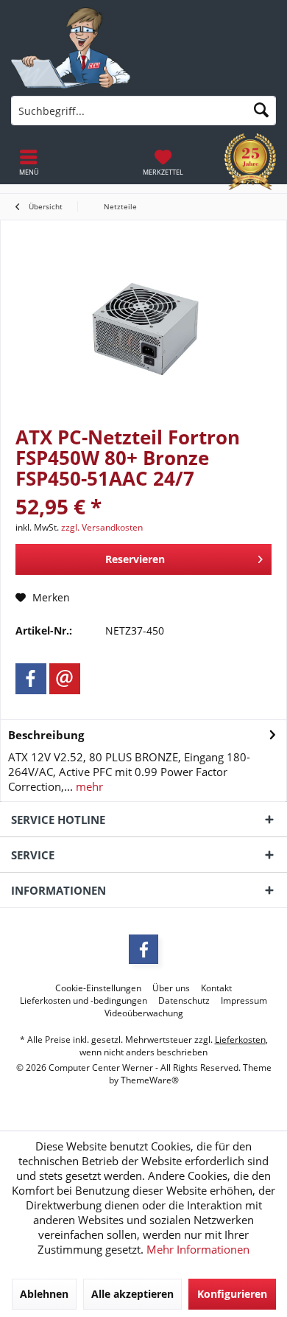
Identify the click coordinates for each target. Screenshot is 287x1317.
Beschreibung (46, 734)
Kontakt (216, 988)
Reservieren (135, 559)
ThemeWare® (150, 1080)
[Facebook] (30, 678)
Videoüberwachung (143, 1013)
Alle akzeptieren (132, 1294)
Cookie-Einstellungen (98, 988)
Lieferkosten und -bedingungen (83, 1001)
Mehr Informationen (197, 1249)
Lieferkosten (240, 1039)
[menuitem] (163, 162)
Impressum (244, 1001)
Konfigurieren (232, 1294)
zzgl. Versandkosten (102, 527)
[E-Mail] (64, 678)
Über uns (171, 988)
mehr (88, 786)
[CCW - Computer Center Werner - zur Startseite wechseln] (70, 47)
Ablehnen (44, 1294)
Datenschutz (184, 1001)
